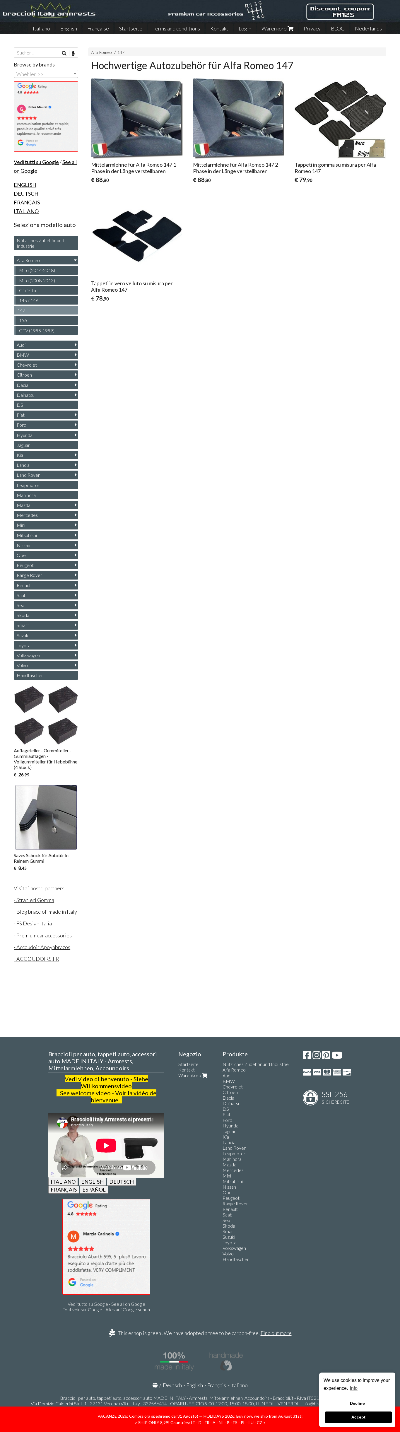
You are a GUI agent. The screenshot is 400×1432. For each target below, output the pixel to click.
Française (98, 28)
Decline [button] (357, 1403)
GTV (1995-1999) (36, 330)
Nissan (23, 545)
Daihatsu (26, 395)
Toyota (23, 645)
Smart (23, 625)
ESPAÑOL (94, 1189)
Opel (22, 555)
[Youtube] (337, 1057)
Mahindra (26, 495)
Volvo (22, 665)
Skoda (23, 615)
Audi (21, 345)
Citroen (24, 374)
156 (23, 320)
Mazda (23, 505)
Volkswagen (28, 655)
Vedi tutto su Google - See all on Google (106, 1304)
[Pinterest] (326, 1057)
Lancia (23, 465)
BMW (23, 355)
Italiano (41, 28)
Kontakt (219, 28)
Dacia (22, 385)
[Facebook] (307, 1057)
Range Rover (29, 575)
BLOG (338, 28)
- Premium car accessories (43, 935)
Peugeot (25, 565)
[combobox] (46, 74)
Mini (21, 525)
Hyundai (25, 435)
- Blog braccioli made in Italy (45, 911)
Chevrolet (27, 365)
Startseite (130, 28)
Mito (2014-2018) (37, 270)
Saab (22, 595)
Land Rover (28, 475)
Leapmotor (28, 485)
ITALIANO (63, 1181)
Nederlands (368, 28)
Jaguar (23, 445)
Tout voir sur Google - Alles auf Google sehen (106, 1309)
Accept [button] (358, 1417)
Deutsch (172, 1385)
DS (20, 405)
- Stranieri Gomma (34, 900)
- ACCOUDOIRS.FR (36, 959)
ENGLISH (92, 1181)
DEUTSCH (121, 1181)
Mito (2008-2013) (37, 280)
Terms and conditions (176, 28)
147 (120, 52)
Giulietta (27, 290)
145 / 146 (28, 300)
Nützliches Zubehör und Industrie (40, 243)
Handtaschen (30, 675)
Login (245, 28)
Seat (21, 605)
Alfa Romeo (101, 52)
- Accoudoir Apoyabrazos (42, 947)
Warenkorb (274, 28)
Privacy (312, 28)
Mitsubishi (27, 535)
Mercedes (27, 515)
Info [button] (354, 1388)
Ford (21, 425)
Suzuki (23, 635)
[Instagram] (316, 1057)
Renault (24, 585)
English (68, 28)
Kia (20, 455)
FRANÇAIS (64, 1189)
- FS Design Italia (33, 923)
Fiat (21, 415)
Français (216, 1385)
